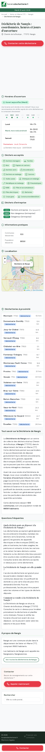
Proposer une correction (31, 736)
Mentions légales (8, 740)
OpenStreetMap (38, 290)
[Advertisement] (22, 71)
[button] (22, 270)
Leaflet (27, 290)
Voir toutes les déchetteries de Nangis (21, 660)
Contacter (24, 748)
